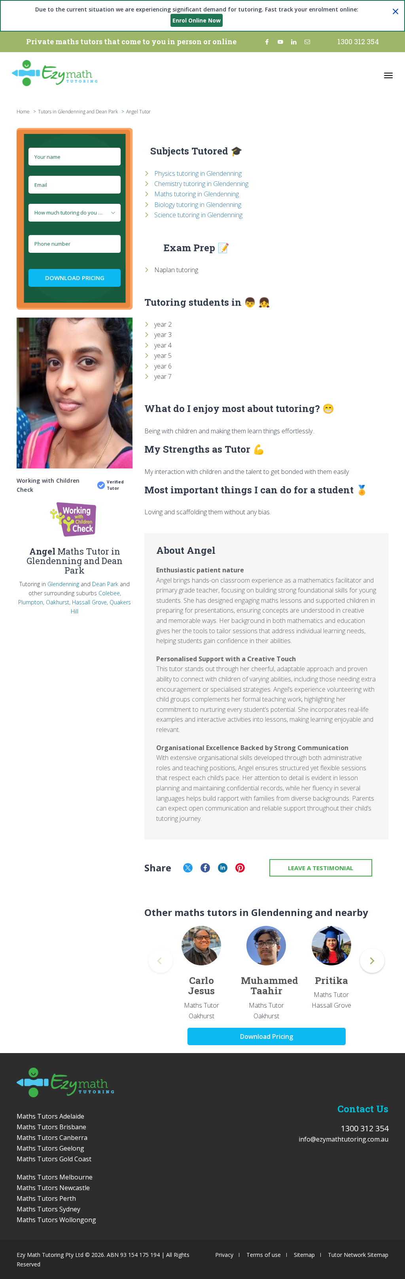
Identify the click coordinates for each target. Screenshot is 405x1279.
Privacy (224, 1254)
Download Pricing (74, 278)
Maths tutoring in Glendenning (196, 194)
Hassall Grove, (90, 602)
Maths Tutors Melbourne (55, 1177)
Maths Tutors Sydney (48, 1209)
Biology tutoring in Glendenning (197, 204)
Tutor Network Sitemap (358, 1254)
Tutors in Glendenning (61, 111)
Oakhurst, (58, 602)
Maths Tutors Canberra (52, 1137)
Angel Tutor (138, 111)
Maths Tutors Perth (46, 1198)
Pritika (331, 980)
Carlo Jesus (201, 985)
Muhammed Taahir (269, 985)
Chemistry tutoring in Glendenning (201, 183)
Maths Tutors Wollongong (56, 1219)
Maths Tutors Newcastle (53, 1187)
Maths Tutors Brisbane (51, 1127)
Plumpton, (31, 602)
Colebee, (109, 593)
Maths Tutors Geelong (50, 1148)
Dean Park (105, 584)
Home (23, 111)
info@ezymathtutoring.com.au (343, 1139)
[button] (372, 960)
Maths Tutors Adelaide (50, 1116)
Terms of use (263, 1254)
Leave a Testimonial (320, 868)
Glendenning (63, 584)
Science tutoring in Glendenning (198, 215)
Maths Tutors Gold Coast (54, 1159)
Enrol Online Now (196, 20)
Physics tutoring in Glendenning (198, 173)
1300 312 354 (358, 41)
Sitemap (304, 1254)
